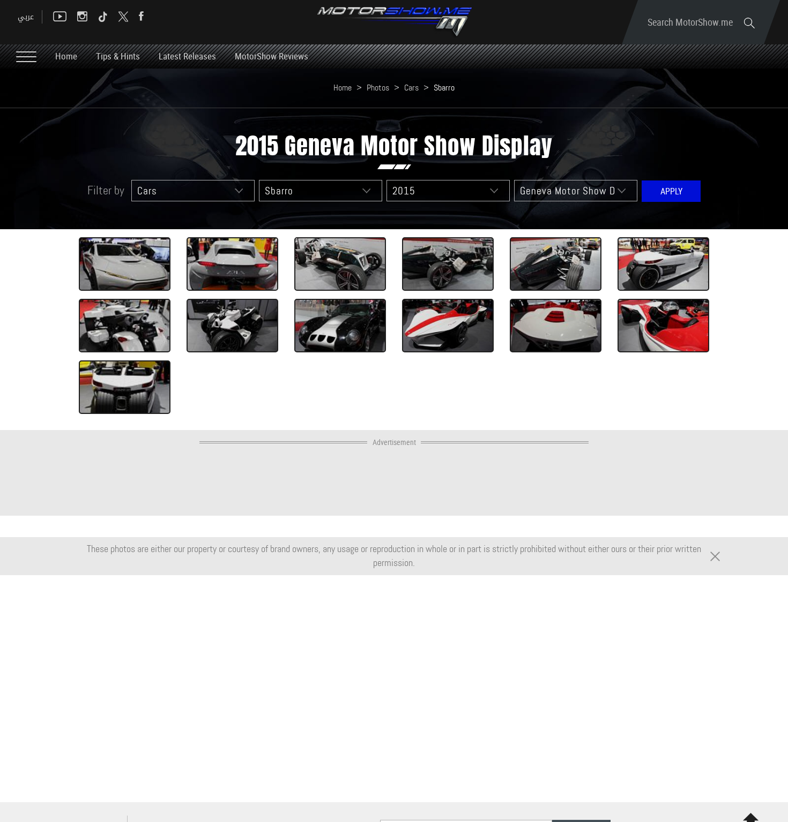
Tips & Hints (118, 56)
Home (66, 56)
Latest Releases (187, 56)
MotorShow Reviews (271, 56)
